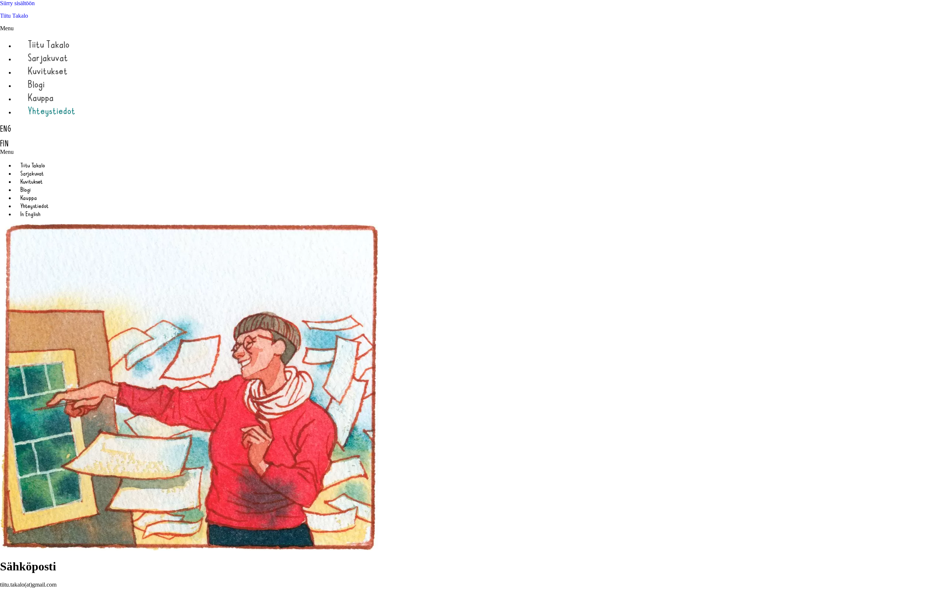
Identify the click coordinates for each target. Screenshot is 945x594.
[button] (425, 28)
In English (30, 214)
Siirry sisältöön (17, 3)
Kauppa (41, 97)
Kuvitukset (48, 70)
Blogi (36, 84)
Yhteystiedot (51, 110)
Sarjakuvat (48, 57)
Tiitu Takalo (14, 16)
